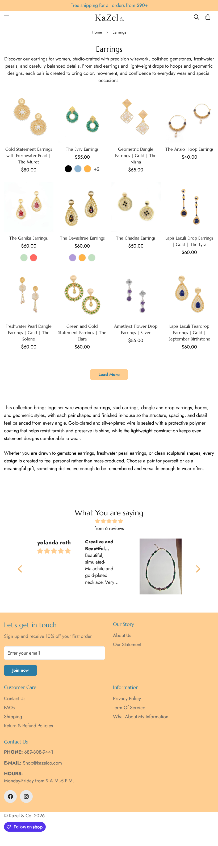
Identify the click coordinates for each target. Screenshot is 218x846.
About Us (122, 635)
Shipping (13, 716)
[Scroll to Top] (208, 817)
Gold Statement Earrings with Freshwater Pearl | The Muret (28, 155)
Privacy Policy (127, 698)
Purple (72, 257)
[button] (208, 17)
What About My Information (140, 716)
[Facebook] (10, 796)
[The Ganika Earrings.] (28, 207)
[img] (109, 521)
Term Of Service (129, 707)
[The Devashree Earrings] (82, 207)
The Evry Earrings (82, 149)
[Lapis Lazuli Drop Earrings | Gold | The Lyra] (189, 207)
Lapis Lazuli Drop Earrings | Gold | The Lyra (189, 241)
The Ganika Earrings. (28, 238)
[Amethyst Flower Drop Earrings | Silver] (136, 295)
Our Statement (127, 644)
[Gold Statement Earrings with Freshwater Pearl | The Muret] (28, 117)
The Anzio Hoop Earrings (189, 149)
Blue (77, 168)
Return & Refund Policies (28, 725)
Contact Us (14, 698)
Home (97, 32)
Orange (87, 168)
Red (33, 257)
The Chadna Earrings (136, 238)
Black (68, 168)
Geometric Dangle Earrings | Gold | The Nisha (136, 155)
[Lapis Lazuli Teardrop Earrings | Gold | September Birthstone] (189, 295)
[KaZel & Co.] (109, 17)
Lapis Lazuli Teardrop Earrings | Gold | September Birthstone (189, 332)
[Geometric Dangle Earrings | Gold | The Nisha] (136, 117)
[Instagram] (26, 796)
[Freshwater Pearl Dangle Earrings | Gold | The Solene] (28, 295)
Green (23, 257)
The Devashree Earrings (82, 238)
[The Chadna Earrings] (136, 207)
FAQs (9, 707)
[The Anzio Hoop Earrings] (189, 117)
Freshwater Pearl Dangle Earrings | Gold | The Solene (29, 332)
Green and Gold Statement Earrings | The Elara (82, 332)
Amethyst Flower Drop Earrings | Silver (135, 329)
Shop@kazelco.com (42, 762)
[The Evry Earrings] (82, 117)
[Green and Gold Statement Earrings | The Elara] (82, 295)
